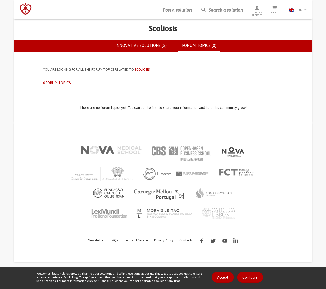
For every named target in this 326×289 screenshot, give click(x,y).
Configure (250, 277)
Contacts (185, 240)
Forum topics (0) (201, 47)
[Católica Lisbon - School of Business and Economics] (219, 213)
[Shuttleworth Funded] (214, 192)
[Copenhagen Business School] (181, 153)
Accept (222, 277)
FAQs (114, 240)
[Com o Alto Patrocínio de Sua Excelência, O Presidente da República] (102, 173)
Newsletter (96, 240)
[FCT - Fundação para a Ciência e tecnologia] (237, 172)
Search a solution (226, 10)
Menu (275, 12)
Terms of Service (136, 240)
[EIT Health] (176, 173)
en (300, 9)
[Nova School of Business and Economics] (233, 152)
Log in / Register (257, 14)
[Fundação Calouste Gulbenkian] (109, 192)
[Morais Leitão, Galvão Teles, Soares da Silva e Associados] (165, 213)
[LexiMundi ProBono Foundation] (109, 213)
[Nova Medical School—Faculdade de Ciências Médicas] (111, 150)
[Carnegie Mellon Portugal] (159, 194)
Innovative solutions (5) (141, 45)
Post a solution (177, 10)
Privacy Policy (163, 240)
